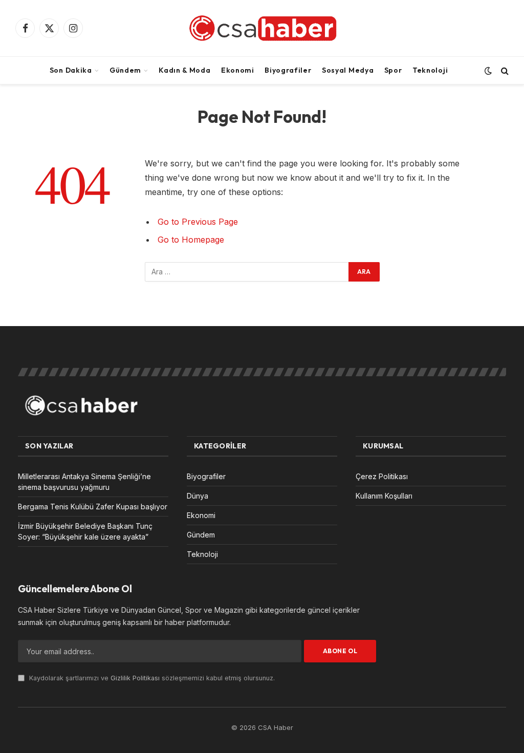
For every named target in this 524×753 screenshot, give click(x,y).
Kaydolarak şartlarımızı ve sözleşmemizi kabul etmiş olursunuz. (151, 678)
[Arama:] (247, 272)
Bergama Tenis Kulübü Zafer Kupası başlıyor (92, 506)
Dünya (197, 495)
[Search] (504, 70)
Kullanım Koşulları (384, 495)
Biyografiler (288, 70)
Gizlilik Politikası (135, 678)
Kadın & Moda (184, 70)
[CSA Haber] (261, 28)
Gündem (125, 70)
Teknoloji (430, 70)
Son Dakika (71, 70)
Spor (393, 70)
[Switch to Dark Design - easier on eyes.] (488, 71)
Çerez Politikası (382, 476)
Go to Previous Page (198, 222)
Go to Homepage (191, 239)
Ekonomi (237, 70)
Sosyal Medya (348, 70)
